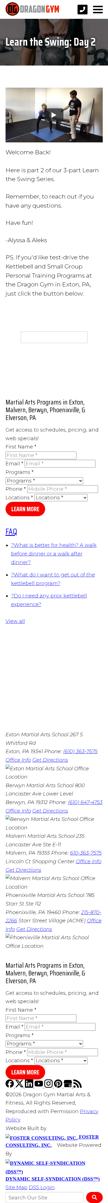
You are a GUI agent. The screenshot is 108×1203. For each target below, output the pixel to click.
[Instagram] (49, 1086)
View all (15, 621)
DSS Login (42, 1187)
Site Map (16, 1187)
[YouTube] (39, 1086)
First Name (21, 447)
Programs (20, 472)
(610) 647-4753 (85, 802)
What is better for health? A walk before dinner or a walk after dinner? (54, 553)
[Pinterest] (59, 1086)
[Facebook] (10, 1086)
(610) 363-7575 (80, 751)
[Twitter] (20, 1086)
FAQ (11, 531)
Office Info (18, 760)
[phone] (83, 9)
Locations (19, 498)
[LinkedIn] (30, 1086)
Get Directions (50, 760)
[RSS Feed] (77, 1086)
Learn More (25, 509)
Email (14, 464)
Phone (16, 489)
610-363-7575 (86, 853)
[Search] (94, 1197)
